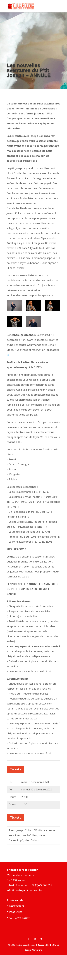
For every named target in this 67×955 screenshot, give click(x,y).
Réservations (16, 905)
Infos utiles (15, 912)
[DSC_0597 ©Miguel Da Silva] (52, 306)
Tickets (15, 769)
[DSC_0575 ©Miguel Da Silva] (33, 306)
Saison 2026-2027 (19, 918)
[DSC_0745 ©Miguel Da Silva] (14, 322)
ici (8, 355)
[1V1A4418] (14, 306)
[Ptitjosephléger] (33, 322)
